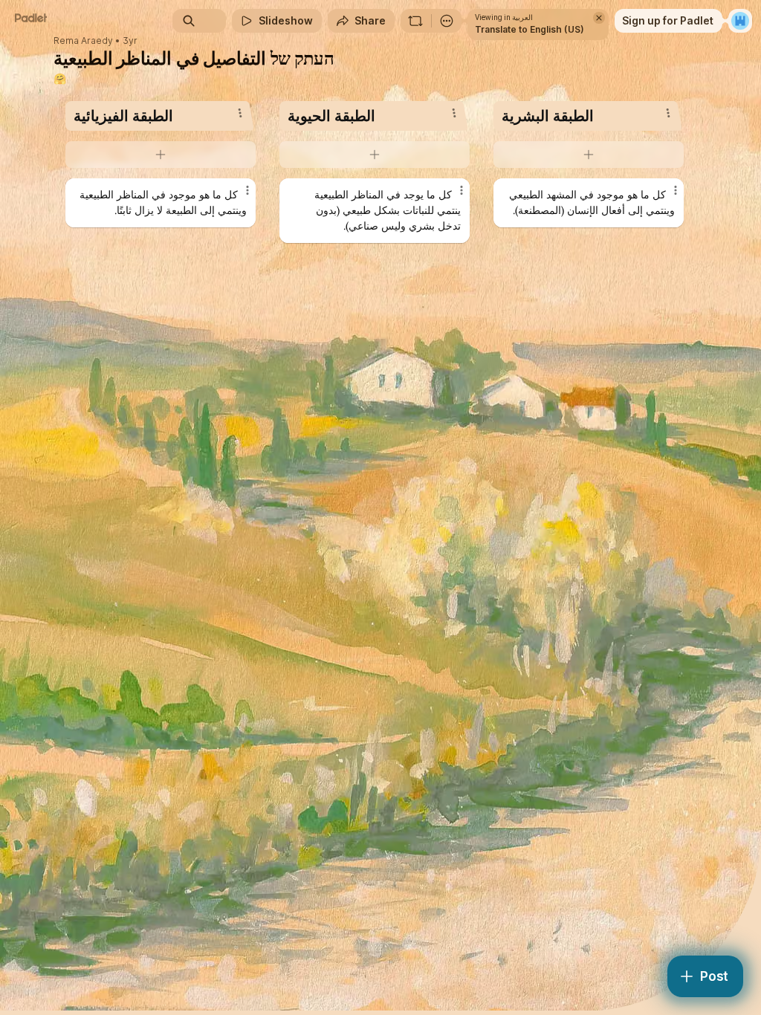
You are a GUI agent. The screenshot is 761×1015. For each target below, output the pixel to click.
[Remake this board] (415, 21)
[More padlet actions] (447, 21)
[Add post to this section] (160, 154)
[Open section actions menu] (240, 113)
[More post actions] (238, 196)
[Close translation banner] (599, 18)
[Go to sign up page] (740, 21)
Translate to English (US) (529, 29)
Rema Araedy (83, 41)
